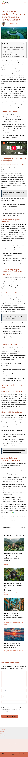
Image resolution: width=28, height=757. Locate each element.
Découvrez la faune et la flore (10, 54)
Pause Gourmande (7, 52)
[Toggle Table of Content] (23, 43)
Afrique (19, 563)
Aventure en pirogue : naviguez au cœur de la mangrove (14, 50)
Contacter (2, 735)
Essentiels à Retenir (7, 45)
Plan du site (14, 746)
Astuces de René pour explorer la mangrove (13, 56)
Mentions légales (14, 744)
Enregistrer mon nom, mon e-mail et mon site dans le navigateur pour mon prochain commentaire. (13, 709)
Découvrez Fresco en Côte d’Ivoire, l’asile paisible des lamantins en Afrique (12, 645)
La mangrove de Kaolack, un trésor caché (13, 47)
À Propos (2, 729)
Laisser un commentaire (10, 563)
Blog (1, 733)
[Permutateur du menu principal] (25, 2)
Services (2, 731)
